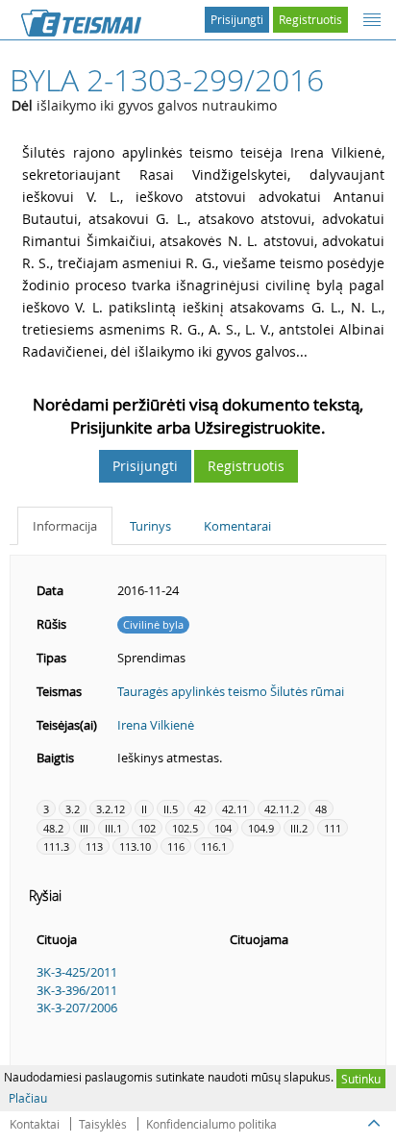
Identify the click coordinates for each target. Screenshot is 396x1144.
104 (223, 828)
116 (176, 846)
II (144, 809)
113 (94, 846)
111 (332, 828)
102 (147, 828)
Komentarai (237, 526)
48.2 (53, 828)
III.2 (299, 828)
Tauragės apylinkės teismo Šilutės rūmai (230, 691)
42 (200, 809)
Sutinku (361, 1078)
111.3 (56, 846)
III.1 (113, 828)
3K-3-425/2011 (77, 972)
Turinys (150, 526)
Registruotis (310, 19)
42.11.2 (281, 809)
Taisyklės (103, 1124)
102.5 (185, 828)
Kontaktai (35, 1124)
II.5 (170, 809)
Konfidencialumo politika (211, 1124)
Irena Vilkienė (155, 725)
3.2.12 (110, 809)
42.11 (235, 809)
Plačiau (28, 1098)
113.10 (135, 846)
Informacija (65, 526)
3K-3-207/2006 (77, 1007)
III (84, 828)
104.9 (261, 828)
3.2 (72, 809)
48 (321, 809)
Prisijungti (236, 19)
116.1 (214, 846)
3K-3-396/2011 (77, 990)
